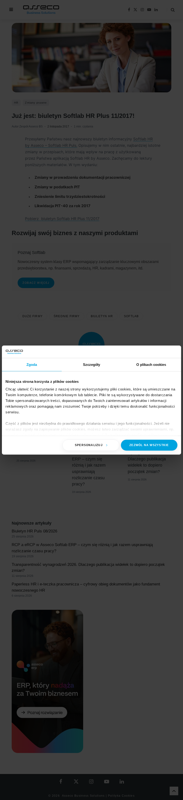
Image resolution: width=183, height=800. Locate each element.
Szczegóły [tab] (91, 365)
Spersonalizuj (89, 445)
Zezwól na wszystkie (149, 445)
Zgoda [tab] (31, 365)
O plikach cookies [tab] (151, 365)
